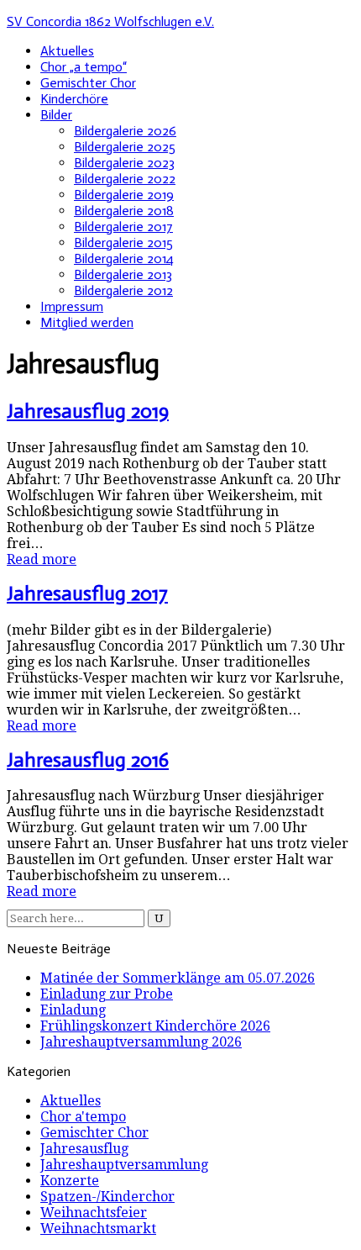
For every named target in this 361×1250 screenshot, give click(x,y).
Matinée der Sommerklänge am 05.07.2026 (177, 978)
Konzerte (69, 1181)
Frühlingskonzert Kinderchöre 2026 (155, 1026)
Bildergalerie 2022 (124, 179)
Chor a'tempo (83, 1117)
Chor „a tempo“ (83, 67)
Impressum (71, 306)
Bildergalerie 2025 (124, 147)
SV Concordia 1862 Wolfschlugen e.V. (110, 21)
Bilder (56, 115)
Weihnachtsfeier (93, 1213)
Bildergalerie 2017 (123, 227)
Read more (41, 559)
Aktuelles (67, 51)
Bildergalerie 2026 (125, 131)
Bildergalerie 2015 (123, 243)
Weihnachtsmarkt (98, 1229)
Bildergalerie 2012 (123, 290)
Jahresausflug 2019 (88, 410)
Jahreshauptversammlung (124, 1165)
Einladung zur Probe (106, 994)
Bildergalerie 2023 (124, 163)
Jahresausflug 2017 (87, 593)
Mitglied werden (86, 322)
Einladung (73, 1010)
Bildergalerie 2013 (123, 274)
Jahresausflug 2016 (88, 759)
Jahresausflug (84, 1149)
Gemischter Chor (88, 83)
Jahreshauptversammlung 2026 (141, 1042)
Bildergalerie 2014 (124, 258)
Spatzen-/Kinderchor (107, 1197)
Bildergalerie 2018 (124, 211)
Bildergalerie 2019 (124, 195)
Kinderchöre (74, 99)
